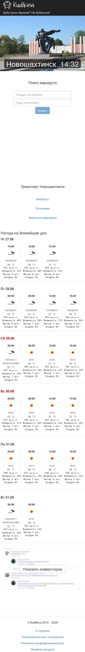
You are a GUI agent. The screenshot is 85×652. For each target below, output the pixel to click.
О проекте (43, 631)
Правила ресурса (42, 649)
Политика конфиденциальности (42, 643)
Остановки (43, 208)
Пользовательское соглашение (43, 637)
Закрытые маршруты (43, 217)
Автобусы (42, 199)
